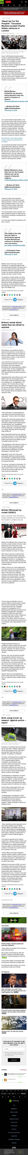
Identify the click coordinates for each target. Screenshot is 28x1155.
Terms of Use (14, 1122)
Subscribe (14, 1060)
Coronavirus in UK (6, 900)
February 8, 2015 (11, 110)
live (8, 1)
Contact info (14, 1136)
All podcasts (23, 1069)
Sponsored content (14, 1119)
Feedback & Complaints (14, 1139)
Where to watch (14, 1112)
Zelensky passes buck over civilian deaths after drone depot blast (14, 13)
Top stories (5, 926)
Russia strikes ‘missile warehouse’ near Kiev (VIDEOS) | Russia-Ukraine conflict (13, 9)
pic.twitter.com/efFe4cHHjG (15, 245)
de (15, 1090)
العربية (2, 1090)
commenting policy (17, 306)
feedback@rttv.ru (13, 309)
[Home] (2, 2)
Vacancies (14, 1142)
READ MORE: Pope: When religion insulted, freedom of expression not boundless (11, 140)
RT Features (5, 972)
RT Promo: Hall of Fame (14, 1132)
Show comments (14, 315)
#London (19, 101)
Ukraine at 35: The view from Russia (12, 1031)
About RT (14, 1129)
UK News (8, 18)
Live (14, 1105)
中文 (26, 1090)
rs (22, 1090)
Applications (14, 1108)
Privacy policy (14, 1125)
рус (11, 1090)
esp (7, 1090)
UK (2, 489)
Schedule (14, 1115)
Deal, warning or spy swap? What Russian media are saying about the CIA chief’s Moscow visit (13, 990)
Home (3, 18)
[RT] (3, 1093)
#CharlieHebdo (10, 101)
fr (18, 1090)
